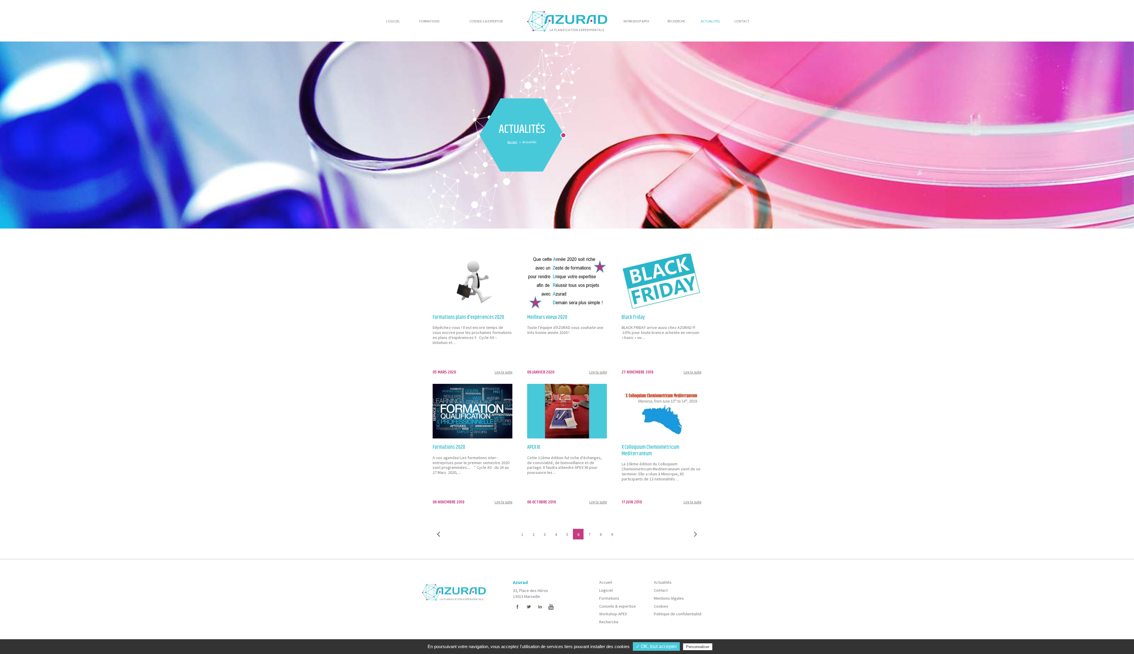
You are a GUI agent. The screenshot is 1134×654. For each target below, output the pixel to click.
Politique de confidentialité (678, 614)
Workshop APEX (613, 614)
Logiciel (606, 590)
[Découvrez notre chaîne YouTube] (551, 606)
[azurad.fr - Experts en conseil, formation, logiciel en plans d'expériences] (567, 20)
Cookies (661, 606)
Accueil (512, 142)
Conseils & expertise (617, 606)
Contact (661, 590)
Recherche (608, 621)
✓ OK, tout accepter (656, 646)
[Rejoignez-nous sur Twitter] (528, 606)
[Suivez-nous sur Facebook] (517, 606)
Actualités (663, 582)
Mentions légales (669, 598)
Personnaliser (697, 647)
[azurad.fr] (454, 587)
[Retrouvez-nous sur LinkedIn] (539, 606)
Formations (609, 598)
